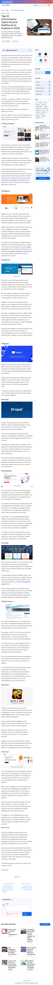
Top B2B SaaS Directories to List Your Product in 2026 (45, 159)
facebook (44, 112)
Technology (38, 94)
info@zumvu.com (41, 175)
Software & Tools (40, 91)
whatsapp (38, 112)
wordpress (38, 110)
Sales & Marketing (14, 10)
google (45, 106)
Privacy (28, 980)
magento (38, 104)
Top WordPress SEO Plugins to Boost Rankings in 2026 (44, 144)
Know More (42, 178)
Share (17, 876)
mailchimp (38, 116)
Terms (24, 980)
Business (38, 82)
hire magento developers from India (18, 251)
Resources (38, 85)
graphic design (39, 106)
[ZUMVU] (7, 1)
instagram (46, 108)
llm (36, 102)
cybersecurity (39, 108)
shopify (40, 102)
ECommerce (21, 10)
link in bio (43, 104)
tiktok (45, 102)
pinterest (42, 114)
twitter (47, 110)
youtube (37, 117)
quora (37, 114)
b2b (43, 110)
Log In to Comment (25, 914)
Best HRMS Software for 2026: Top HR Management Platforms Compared (45, 136)
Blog (7, 10)
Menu (48, 1)
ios (42, 117)
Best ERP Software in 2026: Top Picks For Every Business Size (45, 151)
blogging (43, 116)
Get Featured (45, 924)
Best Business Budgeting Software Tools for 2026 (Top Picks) (45, 127)
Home (2, 10)
